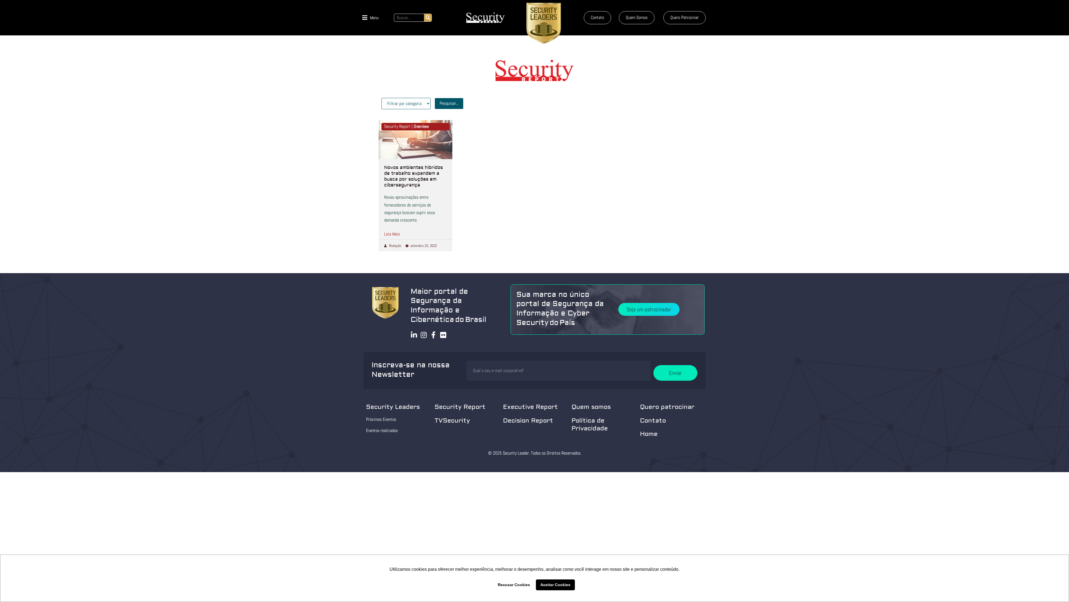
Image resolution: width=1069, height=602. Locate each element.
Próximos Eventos (381, 419)
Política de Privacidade (590, 425)
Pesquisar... (449, 103)
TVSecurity (452, 420)
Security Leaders (393, 407)
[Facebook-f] (433, 334)
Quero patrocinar (667, 407)
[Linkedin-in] (414, 334)
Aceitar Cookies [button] (555, 584)
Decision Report (528, 420)
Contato (653, 420)
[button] (370, 18)
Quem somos (591, 407)
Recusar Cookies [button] (514, 584)
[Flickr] (443, 334)
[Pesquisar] (427, 17)
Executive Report (530, 407)
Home (649, 434)
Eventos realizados (382, 430)
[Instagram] (423, 334)
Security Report (460, 407)
